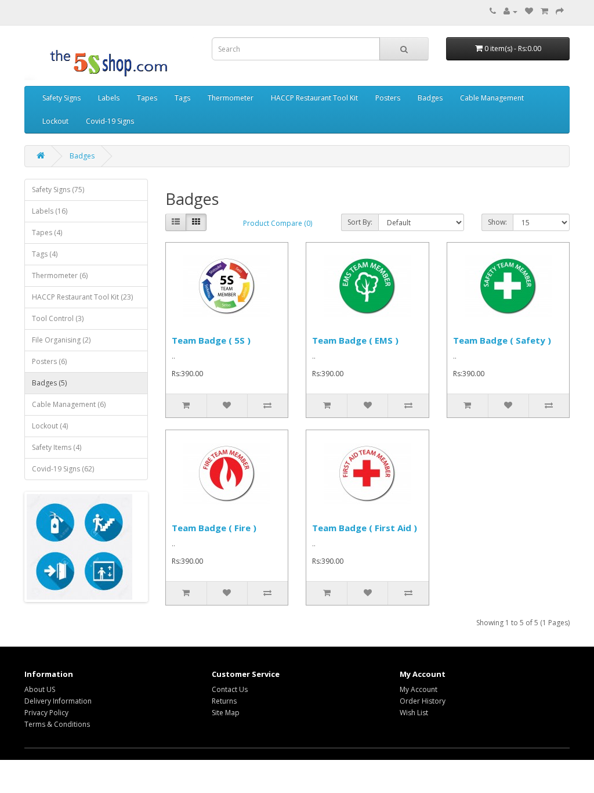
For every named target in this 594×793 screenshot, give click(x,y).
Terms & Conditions (57, 724)
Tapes (147, 98)
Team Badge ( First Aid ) (364, 528)
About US (39, 689)
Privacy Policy (46, 713)
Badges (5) (49, 383)
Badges (430, 98)
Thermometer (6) (60, 275)
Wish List (414, 713)
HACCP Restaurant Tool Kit (314, 98)
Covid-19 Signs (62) (63, 469)
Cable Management (492, 98)
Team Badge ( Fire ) (214, 528)
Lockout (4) (50, 426)
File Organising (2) (61, 340)
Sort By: (359, 222)
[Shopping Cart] (544, 11)
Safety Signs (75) (58, 189)
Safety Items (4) (56, 447)
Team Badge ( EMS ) (355, 340)
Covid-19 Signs (110, 121)
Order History (423, 701)
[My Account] (510, 11)
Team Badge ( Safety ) (502, 340)
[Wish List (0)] (529, 11)
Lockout (55, 121)
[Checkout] (560, 11)
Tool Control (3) (58, 318)
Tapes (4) (47, 232)
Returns (224, 701)
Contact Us (230, 689)
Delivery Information (58, 701)
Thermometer (230, 98)
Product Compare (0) (277, 223)
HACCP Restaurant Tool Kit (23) (82, 297)
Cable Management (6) (69, 404)
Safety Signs (61, 98)
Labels (108, 98)
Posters (387, 98)
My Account (418, 689)
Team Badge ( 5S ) (211, 340)
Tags (182, 98)
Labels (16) (49, 211)
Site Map (226, 713)
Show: (497, 222)
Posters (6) (49, 361)
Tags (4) (44, 254)
